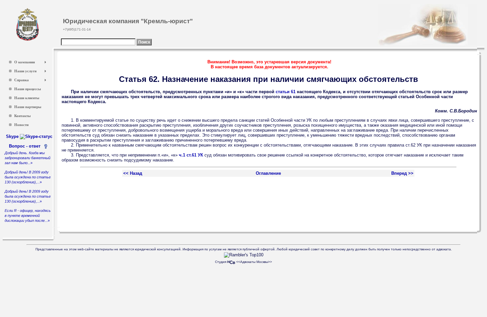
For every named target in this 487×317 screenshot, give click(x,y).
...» (27, 158)
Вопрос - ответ (26, 146)
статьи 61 (286, 91)
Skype (13, 136)
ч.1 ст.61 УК (191, 155)
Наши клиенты (26, 98)
